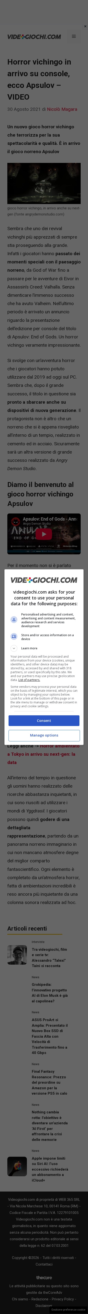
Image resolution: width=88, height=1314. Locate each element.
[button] (44, 648)
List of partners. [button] (29, 680)
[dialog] (44, 657)
